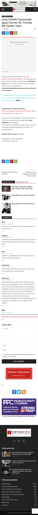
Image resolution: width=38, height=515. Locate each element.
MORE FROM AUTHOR (22, 182)
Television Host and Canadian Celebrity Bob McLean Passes (29, 174)
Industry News (14, 13)
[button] (3, 9)
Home (3, 13)
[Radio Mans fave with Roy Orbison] (6, 209)
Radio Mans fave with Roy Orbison (23, 204)
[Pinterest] (11, 33)
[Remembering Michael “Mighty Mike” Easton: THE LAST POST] (6, 189)
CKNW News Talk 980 (14, 79)
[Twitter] (7, 33)
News (7, 13)
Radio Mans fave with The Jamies (22, 195)
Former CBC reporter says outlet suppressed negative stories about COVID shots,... (22, 471)
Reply (3, 231)
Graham (5, 236)
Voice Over (6, 29)
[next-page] (6, 212)
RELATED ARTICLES (8, 182)
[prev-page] (3, 212)
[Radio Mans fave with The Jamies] (6, 197)
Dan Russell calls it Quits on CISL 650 (10, 173)
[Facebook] (3, 33)
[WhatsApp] (15, 33)
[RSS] (19, 441)
